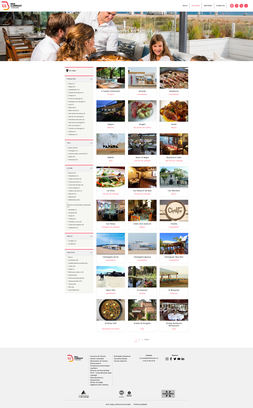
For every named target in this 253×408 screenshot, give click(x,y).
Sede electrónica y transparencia (96, 379)
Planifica (220, 6)
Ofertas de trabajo (96, 382)
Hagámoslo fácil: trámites (99, 385)
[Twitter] (174, 358)
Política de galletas (140, 404)
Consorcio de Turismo (98, 356)
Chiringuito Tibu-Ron (173, 257)
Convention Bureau (120, 359)
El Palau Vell (111, 323)
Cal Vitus (111, 190)
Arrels (174, 124)
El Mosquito (174, 290)
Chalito (174, 224)
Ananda (142, 91)
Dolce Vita (110, 290)
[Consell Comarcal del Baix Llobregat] (83, 394)
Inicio (185, 6)
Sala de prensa (95, 363)
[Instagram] (167, 358)
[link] (79, 79)
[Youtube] (178, 358)
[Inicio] (12, 6)
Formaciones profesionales (100, 366)
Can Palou (110, 224)
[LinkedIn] (182, 358)
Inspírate (208, 6)
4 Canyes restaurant (110, 91)
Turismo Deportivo (120, 361)
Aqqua (111, 124)
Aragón (142, 124)
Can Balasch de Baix (142, 190)
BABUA (111, 157)
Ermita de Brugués (142, 323)
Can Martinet (174, 190)
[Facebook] (171, 358)
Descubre (196, 6)
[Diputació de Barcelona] (125, 394)
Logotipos (93, 368)
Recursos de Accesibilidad (99, 370)
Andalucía (174, 91)
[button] (143, 98)
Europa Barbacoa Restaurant (174, 324)
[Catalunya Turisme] (168, 394)
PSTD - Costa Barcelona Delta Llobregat (100, 374)
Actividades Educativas (122, 356)
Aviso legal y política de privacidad (118, 404)
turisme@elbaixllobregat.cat (149, 358)
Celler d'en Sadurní (142, 224)
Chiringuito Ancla (111, 257)
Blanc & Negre (142, 157)
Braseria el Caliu (174, 157)
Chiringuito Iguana (142, 257)
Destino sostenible (97, 359)
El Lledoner (142, 290)
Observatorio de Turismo (99, 361)
